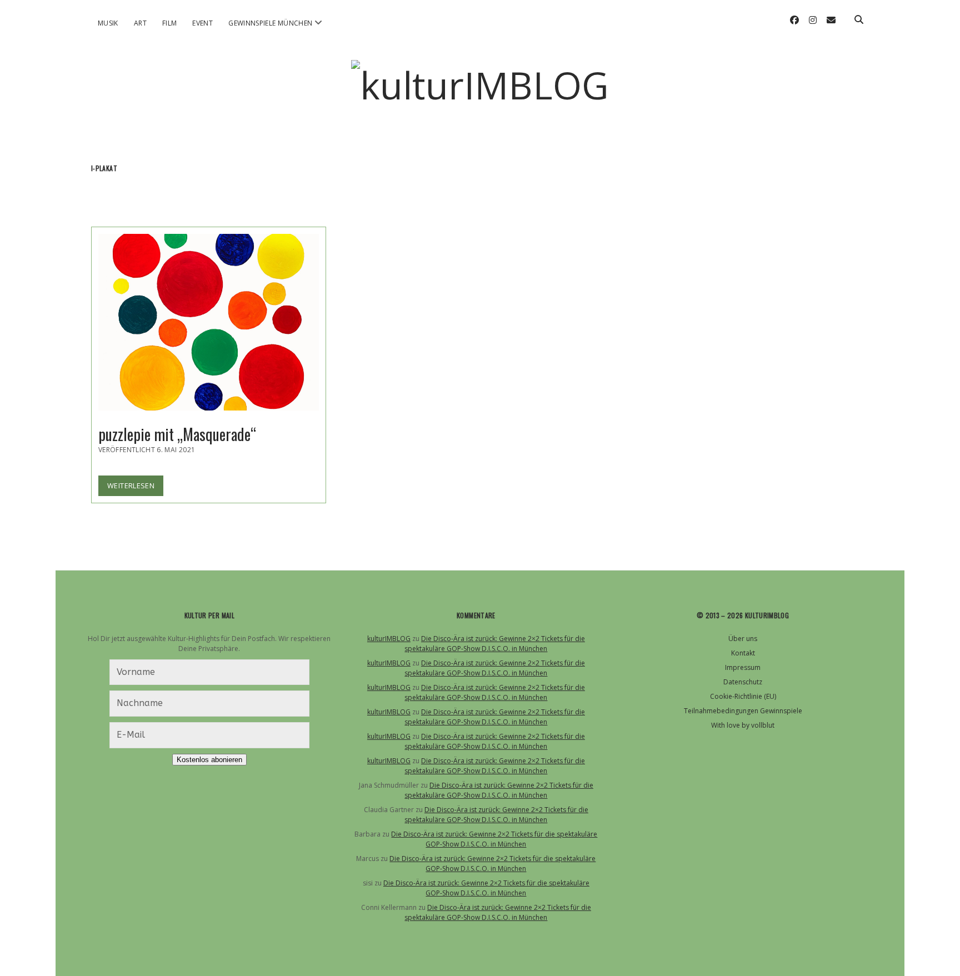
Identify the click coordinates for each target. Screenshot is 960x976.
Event (202, 23)
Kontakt (743, 653)
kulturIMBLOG (389, 638)
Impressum (743, 667)
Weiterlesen (135, 488)
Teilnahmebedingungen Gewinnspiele (743, 710)
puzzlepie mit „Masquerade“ (208, 322)
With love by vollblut (742, 725)
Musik (108, 23)
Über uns (742, 638)
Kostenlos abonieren (209, 759)
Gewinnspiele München (270, 23)
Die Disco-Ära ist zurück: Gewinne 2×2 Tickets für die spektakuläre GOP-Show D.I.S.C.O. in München (494, 643)
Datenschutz (742, 682)
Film (169, 23)
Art (140, 23)
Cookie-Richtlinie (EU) (743, 696)
